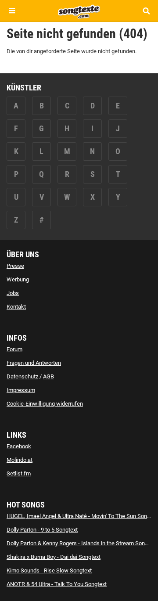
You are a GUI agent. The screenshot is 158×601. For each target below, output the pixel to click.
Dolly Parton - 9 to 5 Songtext (42, 529)
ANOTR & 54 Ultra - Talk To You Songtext (57, 584)
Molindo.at (19, 460)
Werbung (18, 279)
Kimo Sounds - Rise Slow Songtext (49, 570)
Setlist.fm (19, 473)
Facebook (19, 446)
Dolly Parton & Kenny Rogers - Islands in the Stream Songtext (82, 543)
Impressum (21, 390)
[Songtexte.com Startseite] (79, 10)
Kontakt (16, 306)
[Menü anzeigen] (12, 10)
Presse (15, 266)
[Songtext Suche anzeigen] (145, 10)
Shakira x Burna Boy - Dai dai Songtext (54, 557)
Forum (14, 349)
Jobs (13, 293)
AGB (48, 376)
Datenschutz (22, 376)
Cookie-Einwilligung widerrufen (45, 403)
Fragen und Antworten (34, 363)
